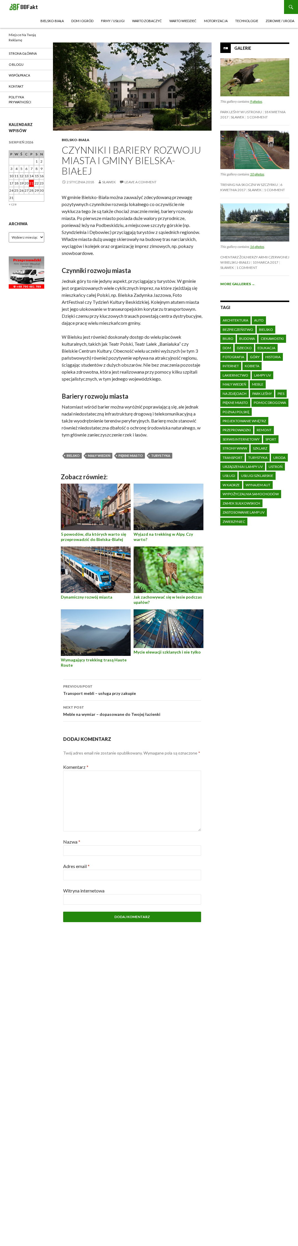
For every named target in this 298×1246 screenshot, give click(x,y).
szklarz (260, 448)
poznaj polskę (236, 412)
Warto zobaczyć (147, 21)
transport (232, 457)
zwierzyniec (234, 521)
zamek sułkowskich (241, 503)
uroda (279, 457)
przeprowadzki (237, 430)
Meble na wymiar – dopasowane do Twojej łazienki (111, 711)
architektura (235, 320)
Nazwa (71, 841)
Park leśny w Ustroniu (241, 112)
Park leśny (262, 393)
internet (231, 366)
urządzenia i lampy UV (243, 466)
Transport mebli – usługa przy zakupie (99, 690)
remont (264, 430)
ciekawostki (272, 338)
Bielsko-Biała (52, 21)
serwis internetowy (241, 439)
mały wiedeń (99, 455)
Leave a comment (141, 182)
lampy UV (262, 375)
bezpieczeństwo (238, 329)
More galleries (237, 284)
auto (259, 320)
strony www (235, 448)
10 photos (257, 174)
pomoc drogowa (270, 402)
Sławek (109, 182)
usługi (229, 475)
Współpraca (19, 75)
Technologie (246, 21)
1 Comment (257, 117)
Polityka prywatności (20, 99)
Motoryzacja (216, 21)
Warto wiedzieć (182, 21)
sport (270, 439)
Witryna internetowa (83, 890)
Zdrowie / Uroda (280, 21)
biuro (228, 338)
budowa (247, 338)
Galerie (242, 48)
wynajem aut (258, 485)
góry (255, 357)
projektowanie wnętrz (244, 421)
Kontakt (16, 86)
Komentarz (75, 767)
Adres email (76, 866)
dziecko (244, 348)
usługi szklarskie (257, 475)
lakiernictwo (235, 375)
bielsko (73, 455)
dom (227, 348)
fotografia (233, 357)
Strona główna (23, 53)
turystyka (160, 455)
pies (281, 393)
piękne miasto (130, 455)
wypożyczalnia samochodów (251, 494)
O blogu (16, 64)
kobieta (252, 366)
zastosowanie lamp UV (244, 512)
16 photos (257, 246)
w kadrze (231, 485)
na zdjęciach (234, 393)
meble (257, 384)
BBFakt (29, 7)
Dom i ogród (82, 21)
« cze (13, 204)
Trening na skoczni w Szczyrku (249, 184)
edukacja (266, 348)
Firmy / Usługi (113, 21)
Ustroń (276, 466)
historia (273, 357)
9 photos (256, 101)
